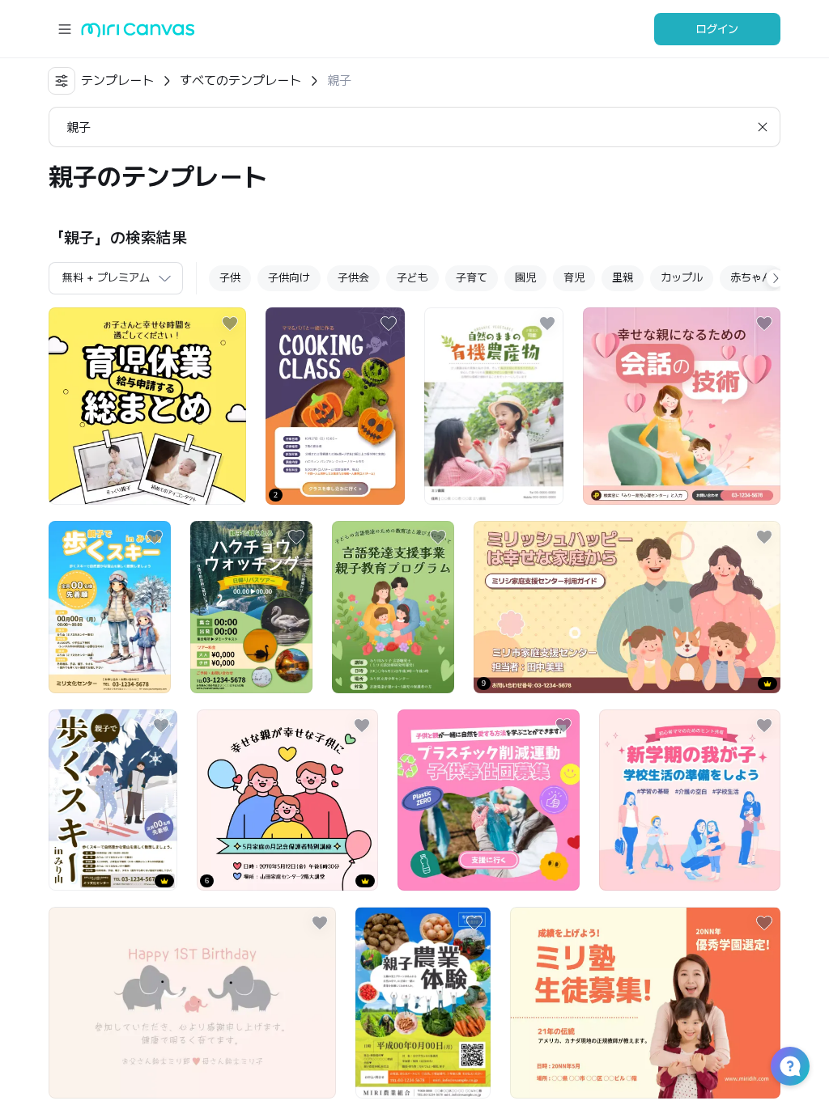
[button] (790, 1066)
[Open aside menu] (65, 29)
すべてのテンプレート (240, 80)
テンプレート (117, 80)
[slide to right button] (775, 278)
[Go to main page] (138, 33)
